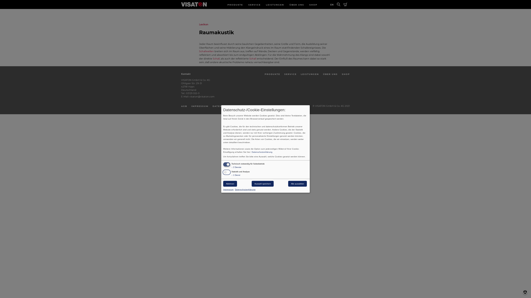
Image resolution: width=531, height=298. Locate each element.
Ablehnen (230, 184)
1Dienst (235, 175)
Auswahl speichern (262, 184)
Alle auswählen (297, 184)
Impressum (228, 189)
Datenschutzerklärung (262, 152)
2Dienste (236, 167)
